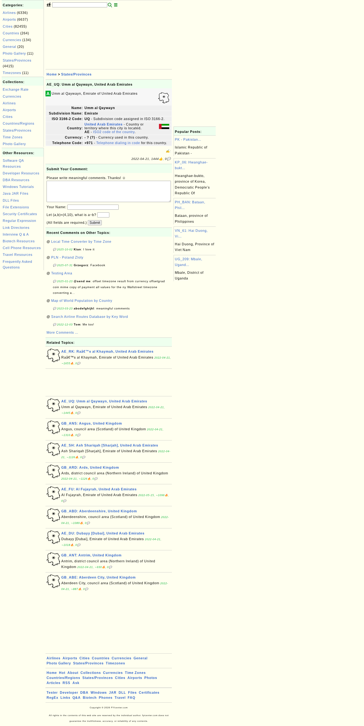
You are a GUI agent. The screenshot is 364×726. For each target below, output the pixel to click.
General (9, 47)
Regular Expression (19, 221)
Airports (9, 19)
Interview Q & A (16, 234)
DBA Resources (16, 180)
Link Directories (16, 227)
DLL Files (11, 200)
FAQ (131, 697)
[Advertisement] (23, 334)
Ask (75, 683)
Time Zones (13, 137)
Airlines (9, 13)
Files (132, 692)
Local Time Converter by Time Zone (81, 241)
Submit (95, 222)
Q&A (76, 697)
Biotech (90, 697)
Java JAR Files (15, 193)
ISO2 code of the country (114, 132)
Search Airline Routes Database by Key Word (89, 316)
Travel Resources (17, 254)
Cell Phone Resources (22, 248)
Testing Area (61, 273)
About (72, 673)
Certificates (149, 692)
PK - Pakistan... (188, 139)
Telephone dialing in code (118, 143)
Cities (8, 26)
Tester (52, 692)
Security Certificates (20, 214)
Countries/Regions (18, 123)
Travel (120, 697)
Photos (150, 678)
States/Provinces (17, 60)
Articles (53, 683)
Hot (62, 673)
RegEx (52, 697)
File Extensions (16, 207)
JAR (112, 692)
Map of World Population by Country (81, 300)
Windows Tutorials (18, 187)
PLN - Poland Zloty (67, 257)
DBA (84, 692)
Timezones (12, 73)
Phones (105, 697)
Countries (11, 33)
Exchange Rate (16, 89)
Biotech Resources (19, 241)
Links (65, 697)
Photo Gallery (14, 53)
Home (52, 74)
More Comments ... (62, 332)
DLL (122, 692)
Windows (99, 692)
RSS (66, 683)
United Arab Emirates (103, 124)
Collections (90, 673)
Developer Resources (21, 173)
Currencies (12, 40)
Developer (69, 692)
